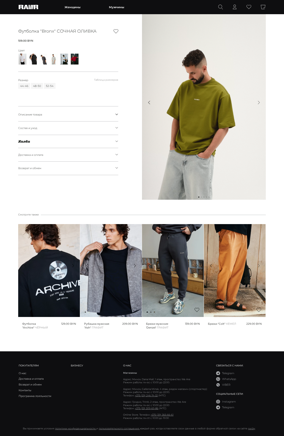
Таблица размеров (106, 79)
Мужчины (116, 7)
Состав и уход (27, 128)
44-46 (24, 86)
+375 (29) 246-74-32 (146, 395)
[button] (149, 102)
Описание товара (30, 114)
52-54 (49, 86)
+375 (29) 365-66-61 (162, 414)
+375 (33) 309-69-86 (146, 408)
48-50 (37, 86)
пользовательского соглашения (119, 428)
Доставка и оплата (30, 154)
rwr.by (251, 428)
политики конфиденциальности (75, 428)
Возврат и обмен (29, 168)
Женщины (73, 7)
